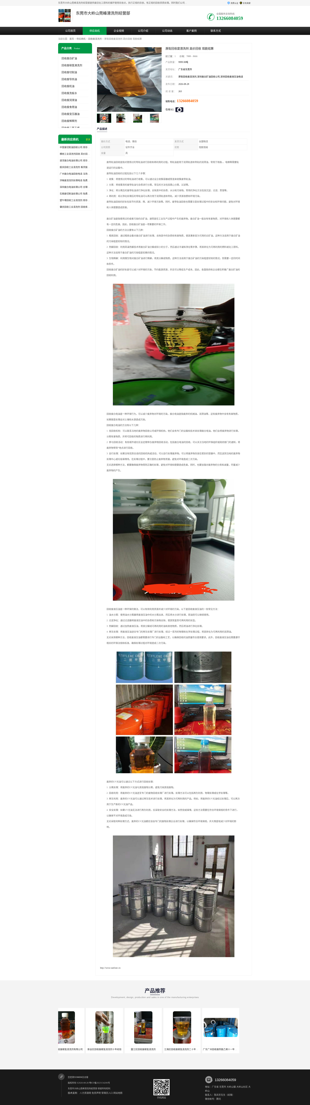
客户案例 (191, 30)
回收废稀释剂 (69, 121)
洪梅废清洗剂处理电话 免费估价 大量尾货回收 (75, 180)
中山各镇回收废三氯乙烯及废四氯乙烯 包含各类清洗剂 (202, 1049)
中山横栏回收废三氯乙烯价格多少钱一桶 (234, 1049)
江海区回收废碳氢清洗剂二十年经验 (116, 1049)
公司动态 (167, 30)
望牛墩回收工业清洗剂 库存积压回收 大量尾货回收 (75, 200)
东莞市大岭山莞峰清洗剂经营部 (82, 1088)
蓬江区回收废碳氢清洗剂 (76, 1049)
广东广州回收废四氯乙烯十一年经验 (154, 1049)
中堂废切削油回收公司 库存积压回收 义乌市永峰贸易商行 (75, 147)
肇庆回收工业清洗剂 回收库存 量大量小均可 (75, 207)
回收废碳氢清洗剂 (72, 65)
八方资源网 (85, 1093)
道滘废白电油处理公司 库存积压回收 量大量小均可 (75, 160)
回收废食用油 (69, 107)
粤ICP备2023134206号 (99, 1083)
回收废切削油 (69, 72)
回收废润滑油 (69, 100)
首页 (71, 39)
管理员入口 (107, 1093)
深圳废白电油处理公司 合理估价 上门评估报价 (75, 187)
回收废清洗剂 (95, 39)
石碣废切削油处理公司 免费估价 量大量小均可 (75, 193)
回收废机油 (68, 86)
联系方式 (216, 30)
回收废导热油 (69, 79)
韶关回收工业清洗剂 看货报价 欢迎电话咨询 (75, 167)
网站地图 (117, 1093)
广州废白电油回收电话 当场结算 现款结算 (75, 174)
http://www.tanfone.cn (110, 968)
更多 (88, 139)
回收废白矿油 (69, 58)
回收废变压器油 (71, 114)
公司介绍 (143, 30)
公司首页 (70, 30)
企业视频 (119, 30)
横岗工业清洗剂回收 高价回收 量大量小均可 (75, 154)
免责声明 (96, 1093)
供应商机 (94, 30)
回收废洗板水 (69, 93)
